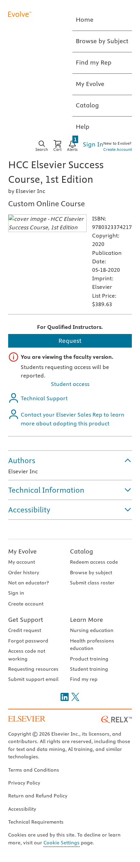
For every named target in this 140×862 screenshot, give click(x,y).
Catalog (81, 551)
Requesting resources (33, 669)
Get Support (25, 619)
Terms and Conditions (33, 770)
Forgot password (28, 641)
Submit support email (33, 679)
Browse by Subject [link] (102, 41)
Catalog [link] (87, 105)
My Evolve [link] (90, 84)
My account (21, 562)
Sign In (93, 144)
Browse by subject (91, 572)
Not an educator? (28, 583)
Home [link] (84, 19)
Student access (70, 384)
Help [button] (82, 126)
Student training (89, 669)
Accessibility (22, 809)
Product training (89, 659)
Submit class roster (92, 583)
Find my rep (84, 679)
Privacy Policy (24, 783)
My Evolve (22, 551)
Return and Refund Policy (37, 796)
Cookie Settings (61, 843)
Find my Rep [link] (93, 62)
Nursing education (91, 630)
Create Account (117, 149)
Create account (25, 604)
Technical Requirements (36, 822)
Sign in (16, 593)
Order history (23, 572)
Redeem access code (94, 562)
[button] (70, 460)
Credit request (24, 630)
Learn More (86, 619)
